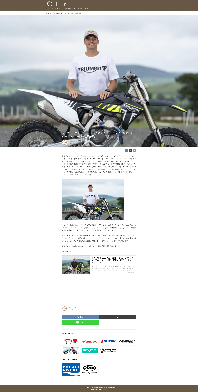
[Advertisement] (77, 289)
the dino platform (101, 389)
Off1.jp (71, 143)
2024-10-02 (73, 141)
